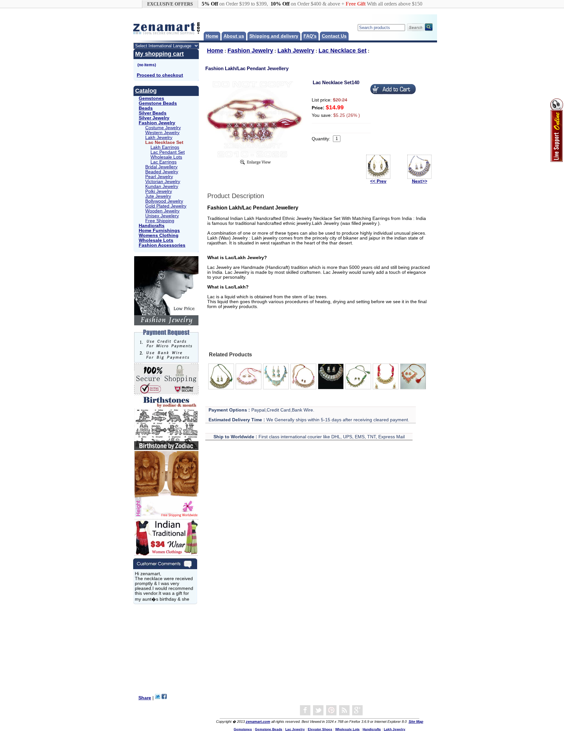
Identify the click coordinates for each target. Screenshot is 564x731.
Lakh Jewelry (158, 137)
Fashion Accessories (162, 245)
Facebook (305, 710)
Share (144, 697)
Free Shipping (159, 220)
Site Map (416, 721)
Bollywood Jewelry (164, 201)
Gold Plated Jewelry (165, 206)
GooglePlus (357, 710)
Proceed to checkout (160, 75)
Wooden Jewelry (162, 211)
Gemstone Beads (158, 103)
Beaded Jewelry (161, 171)
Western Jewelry (162, 132)
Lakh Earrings (164, 147)
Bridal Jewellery (161, 166)
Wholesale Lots (166, 157)
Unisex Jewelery (162, 215)
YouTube (331, 710)
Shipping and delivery (273, 36)
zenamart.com (258, 721)
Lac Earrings (163, 162)
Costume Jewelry (163, 127)
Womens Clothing (159, 235)
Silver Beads (152, 113)
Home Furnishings (159, 230)
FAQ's (310, 36)
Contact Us (334, 36)
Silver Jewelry (154, 118)
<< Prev (378, 181)
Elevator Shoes (320, 729)
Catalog (146, 90)
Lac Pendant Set (167, 152)
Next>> (419, 181)
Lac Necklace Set (343, 50)
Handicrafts (151, 225)
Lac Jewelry (295, 729)
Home (212, 36)
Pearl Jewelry (159, 176)
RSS (344, 710)
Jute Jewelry (158, 196)
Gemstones (151, 98)
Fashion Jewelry (157, 122)
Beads (146, 108)
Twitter (318, 710)
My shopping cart (159, 54)
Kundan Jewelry (161, 186)
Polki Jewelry (158, 191)
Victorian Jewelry (162, 181)
